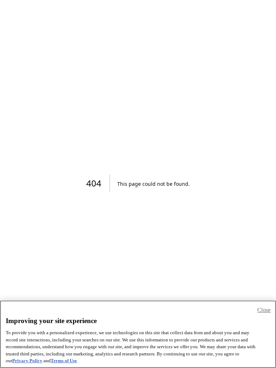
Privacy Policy (27, 360)
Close (264, 310)
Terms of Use (64, 360)
